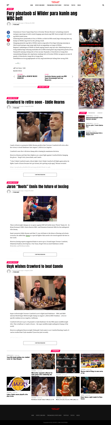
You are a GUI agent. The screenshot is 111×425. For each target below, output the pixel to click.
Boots (28, 235)
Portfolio (66, 5)
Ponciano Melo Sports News (54, 5)
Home (31, 5)
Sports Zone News (39, 5)
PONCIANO (16, 24)
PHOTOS (73, 5)
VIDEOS (79, 5)
